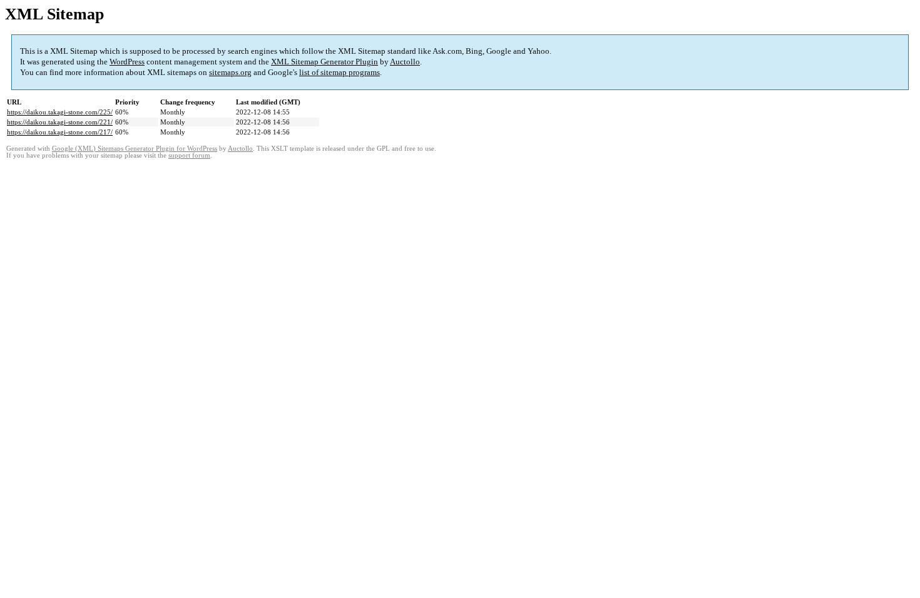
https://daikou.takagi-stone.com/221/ (60, 122)
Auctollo (405, 61)
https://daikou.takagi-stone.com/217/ (60, 132)
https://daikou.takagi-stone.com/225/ (60, 112)
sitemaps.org (230, 72)
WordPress (127, 61)
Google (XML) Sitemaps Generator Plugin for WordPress (134, 148)
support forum (189, 155)
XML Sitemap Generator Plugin (324, 61)
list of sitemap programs (339, 72)
